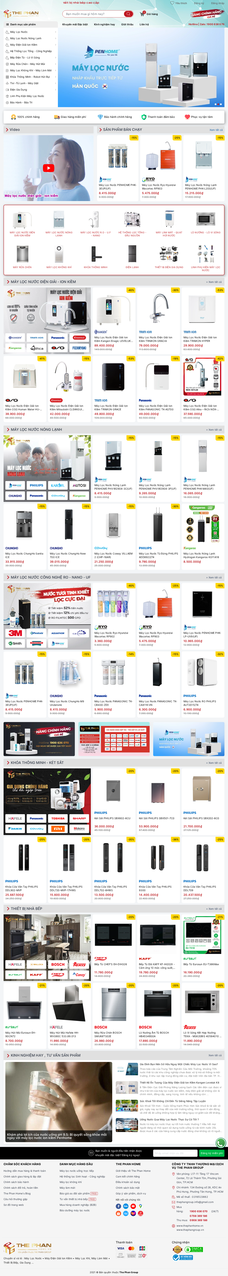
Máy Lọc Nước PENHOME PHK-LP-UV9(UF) (202, 634)
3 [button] (221, 104)
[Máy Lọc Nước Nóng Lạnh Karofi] (58, 485)
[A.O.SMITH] (15, 643)
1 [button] (215, 104)
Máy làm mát (67, 1187)
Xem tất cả (216, 129)
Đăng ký (199, 3)
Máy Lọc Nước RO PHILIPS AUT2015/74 (199, 703)
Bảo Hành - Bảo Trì (21, 102)
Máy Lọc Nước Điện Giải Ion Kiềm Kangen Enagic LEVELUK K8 (112, 339)
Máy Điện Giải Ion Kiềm (23, 44)
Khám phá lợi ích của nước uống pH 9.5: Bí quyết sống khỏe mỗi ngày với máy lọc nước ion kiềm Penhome (57, 1136)
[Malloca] (36, 964)
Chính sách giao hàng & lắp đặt (22, 1176)
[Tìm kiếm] (128, 14)
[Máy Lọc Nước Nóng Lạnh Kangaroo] (79, 495)
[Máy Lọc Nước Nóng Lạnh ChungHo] (15, 495)
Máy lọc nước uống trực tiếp (77, 1170)
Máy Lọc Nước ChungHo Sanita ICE (24, 555)
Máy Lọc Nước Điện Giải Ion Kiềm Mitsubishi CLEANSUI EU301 (66, 407)
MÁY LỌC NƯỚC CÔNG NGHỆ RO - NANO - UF (51, 577)
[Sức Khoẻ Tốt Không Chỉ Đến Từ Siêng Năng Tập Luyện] (127, 1105)
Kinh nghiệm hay (104, 24)
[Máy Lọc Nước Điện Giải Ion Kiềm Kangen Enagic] (15, 337)
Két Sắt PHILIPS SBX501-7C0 (157, 818)
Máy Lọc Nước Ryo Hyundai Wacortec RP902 (111, 634)
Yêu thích (181, 3)
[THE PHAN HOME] (21, 13)
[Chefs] (58, 975)
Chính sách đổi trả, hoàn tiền (21, 1187)
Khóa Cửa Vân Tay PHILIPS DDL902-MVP (21, 888)
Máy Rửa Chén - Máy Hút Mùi (27, 63)
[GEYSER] (79, 633)
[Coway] (36, 829)
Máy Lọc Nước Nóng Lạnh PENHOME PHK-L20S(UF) (201, 186)
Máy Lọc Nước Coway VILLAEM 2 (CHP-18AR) (113, 555)
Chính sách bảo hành (16, 1181)
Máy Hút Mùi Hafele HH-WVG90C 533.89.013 (64, 1034)
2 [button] (218, 104)
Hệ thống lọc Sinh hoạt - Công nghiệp (82, 1176)
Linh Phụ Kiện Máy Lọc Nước (27, 95)
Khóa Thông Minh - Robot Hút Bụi (30, 76)
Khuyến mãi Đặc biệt (75, 24)
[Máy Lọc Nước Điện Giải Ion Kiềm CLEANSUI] (79, 337)
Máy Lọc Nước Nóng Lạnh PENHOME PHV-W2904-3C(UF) (113, 487)
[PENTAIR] (36, 633)
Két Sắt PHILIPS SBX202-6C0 (201, 818)
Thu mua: (182, 1220)
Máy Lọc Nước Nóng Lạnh (25, 38)
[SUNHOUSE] (36, 643)
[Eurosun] (15, 975)
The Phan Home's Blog (17, 1193)
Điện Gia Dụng (18, 89)
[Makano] (79, 829)
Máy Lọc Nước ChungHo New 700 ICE (68, 555)
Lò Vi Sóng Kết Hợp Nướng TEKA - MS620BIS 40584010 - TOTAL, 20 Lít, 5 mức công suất (202, 1034)
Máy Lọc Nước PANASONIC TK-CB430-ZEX (113, 703)
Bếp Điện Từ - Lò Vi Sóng (25, 57)
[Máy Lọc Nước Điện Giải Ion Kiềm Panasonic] (58, 337)
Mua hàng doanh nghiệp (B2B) (78, 1204)
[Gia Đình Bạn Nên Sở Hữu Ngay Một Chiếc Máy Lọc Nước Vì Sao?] (127, 1069)
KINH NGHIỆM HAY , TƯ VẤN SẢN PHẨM (46, 1055)
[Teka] (79, 964)
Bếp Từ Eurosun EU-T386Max (201, 964)
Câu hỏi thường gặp (16, 1199)
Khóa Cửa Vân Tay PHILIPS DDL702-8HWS (110, 888)
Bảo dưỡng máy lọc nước (75, 1210)
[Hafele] (15, 818)
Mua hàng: (180, 1209)
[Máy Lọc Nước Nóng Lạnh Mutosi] (79, 485)
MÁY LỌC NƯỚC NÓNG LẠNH (36, 429)
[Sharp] (79, 818)
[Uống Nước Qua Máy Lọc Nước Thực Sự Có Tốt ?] (127, 1125)
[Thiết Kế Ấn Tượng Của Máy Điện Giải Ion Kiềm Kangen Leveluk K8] (127, 1087)
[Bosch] (58, 964)
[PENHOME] (58, 643)
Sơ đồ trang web (14, 1204)
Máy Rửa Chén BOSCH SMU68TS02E (108, 1034)
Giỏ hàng (151, 13)
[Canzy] (79, 975)
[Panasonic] (36, 818)
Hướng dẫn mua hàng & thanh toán (25, 1170)
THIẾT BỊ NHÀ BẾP (26, 909)
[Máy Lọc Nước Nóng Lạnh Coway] (58, 495)
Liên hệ (144, 24)
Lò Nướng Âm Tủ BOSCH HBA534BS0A (154, 1034)
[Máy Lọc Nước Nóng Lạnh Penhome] (15, 485)
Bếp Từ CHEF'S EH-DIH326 (110, 964)
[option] (141, 67)
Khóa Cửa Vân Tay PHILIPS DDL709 (199, 888)
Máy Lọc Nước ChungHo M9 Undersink (67, 703)
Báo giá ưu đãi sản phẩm (78, 1193)
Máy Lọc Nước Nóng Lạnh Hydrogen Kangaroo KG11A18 (201, 555)
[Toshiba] (58, 818)
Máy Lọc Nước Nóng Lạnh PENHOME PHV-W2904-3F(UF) (157, 487)
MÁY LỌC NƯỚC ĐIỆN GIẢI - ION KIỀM (43, 282)
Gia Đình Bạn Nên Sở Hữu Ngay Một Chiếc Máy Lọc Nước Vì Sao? (179, 1064)
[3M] (15, 633)
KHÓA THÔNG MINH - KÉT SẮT (37, 763)
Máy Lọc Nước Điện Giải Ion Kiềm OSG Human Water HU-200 (22, 407)
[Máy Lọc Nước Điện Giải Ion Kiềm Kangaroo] (15, 348)
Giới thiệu (127, 24)
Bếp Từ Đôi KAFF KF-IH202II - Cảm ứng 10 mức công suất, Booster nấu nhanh (157, 966)
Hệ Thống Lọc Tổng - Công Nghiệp (31, 51)
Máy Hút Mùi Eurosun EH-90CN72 (20, 1034)
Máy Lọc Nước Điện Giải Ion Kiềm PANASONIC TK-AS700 (156, 407)
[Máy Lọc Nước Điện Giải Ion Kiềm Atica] (36, 348)
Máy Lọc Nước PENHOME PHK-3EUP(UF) (117, 186)
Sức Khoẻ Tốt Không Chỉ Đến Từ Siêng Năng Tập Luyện (173, 1101)
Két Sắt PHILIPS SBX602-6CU (112, 818)
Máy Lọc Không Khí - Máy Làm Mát (31, 70)
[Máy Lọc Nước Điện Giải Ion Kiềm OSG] (58, 348)
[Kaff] (36, 975)
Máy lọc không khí (71, 1181)
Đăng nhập (217, 3)
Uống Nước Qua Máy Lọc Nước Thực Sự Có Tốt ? (169, 1119)
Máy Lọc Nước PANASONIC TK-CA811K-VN (158, 703)
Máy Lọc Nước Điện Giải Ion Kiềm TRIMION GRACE (111, 407)
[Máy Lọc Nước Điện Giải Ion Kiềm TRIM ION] (36, 337)
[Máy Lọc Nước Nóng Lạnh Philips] (36, 485)
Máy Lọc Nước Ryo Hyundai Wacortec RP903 (159, 186)
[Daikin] (15, 829)
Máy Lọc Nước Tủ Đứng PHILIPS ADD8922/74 (158, 555)
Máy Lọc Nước (19, 31)
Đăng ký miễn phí (212, 1153)
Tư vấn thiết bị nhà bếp (77, 1199)
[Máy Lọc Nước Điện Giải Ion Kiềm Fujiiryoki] (79, 348)
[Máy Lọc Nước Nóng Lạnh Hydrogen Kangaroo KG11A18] (203, 524)
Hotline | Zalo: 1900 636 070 (206, 24)
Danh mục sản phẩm (23, 24)
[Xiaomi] (58, 829)
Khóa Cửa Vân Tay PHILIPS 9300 (155, 888)
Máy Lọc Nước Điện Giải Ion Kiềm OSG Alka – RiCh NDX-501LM (200, 407)
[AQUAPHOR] (58, 633)
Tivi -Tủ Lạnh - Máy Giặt (24, 83)
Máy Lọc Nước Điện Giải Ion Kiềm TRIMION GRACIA (155, 339)
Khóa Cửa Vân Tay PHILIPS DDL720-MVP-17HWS (66, 888)
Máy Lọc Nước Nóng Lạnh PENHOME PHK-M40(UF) (199, 487)
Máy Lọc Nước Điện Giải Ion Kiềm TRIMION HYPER (200, 339)
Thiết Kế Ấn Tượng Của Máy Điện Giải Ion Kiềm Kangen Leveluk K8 (179, 1082)
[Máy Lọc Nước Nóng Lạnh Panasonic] (36, 495)
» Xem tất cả (214, 281)
